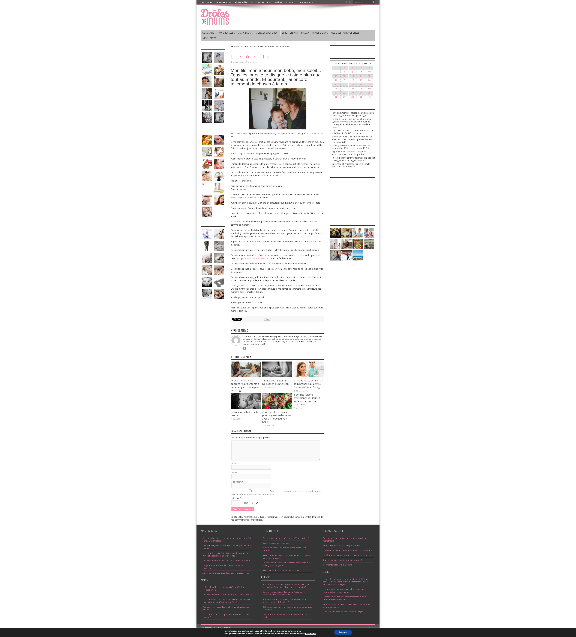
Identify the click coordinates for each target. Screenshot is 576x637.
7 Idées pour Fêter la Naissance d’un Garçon (275, 382)
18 (352, 80)
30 (369, 88)
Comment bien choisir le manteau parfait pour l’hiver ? (227, 594)
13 (352, 75)
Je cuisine (289, 2)
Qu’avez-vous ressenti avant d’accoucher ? (342, 560)
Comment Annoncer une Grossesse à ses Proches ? (226, 560)
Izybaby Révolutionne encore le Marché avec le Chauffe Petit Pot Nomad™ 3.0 (351, 147)
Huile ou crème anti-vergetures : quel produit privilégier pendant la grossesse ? (353, 159)
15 (369, 75)
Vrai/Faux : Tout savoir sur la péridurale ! (341, 545)
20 (369, 80)
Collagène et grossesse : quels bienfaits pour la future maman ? (351, 165)
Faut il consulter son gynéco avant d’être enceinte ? (286, 538)
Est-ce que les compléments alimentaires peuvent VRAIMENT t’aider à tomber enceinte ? (225, 554)
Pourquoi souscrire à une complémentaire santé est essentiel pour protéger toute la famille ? (226, 600)
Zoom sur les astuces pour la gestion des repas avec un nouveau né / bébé (276, 417)
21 (336, 84)
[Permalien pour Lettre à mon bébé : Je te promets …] (246, 408)
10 (369, 71)
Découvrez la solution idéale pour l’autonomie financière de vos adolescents (284, 593)
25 (369, 84)
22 (344, 84)
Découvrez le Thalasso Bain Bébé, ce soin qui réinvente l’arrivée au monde (352, 132)
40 (369, 96)
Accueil (237, 46)
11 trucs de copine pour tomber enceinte (281, 570)
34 (361, 92)
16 (336, 80)
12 (344, 75)
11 (336, 75)
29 (361, 88)
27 (344, 88)
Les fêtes (278, 2)
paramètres (310, 633)
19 (361, 80)
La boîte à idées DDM (243, 2)
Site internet (237, 481)
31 (336, 92)
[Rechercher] (372, 2)
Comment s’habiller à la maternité (338, 564)
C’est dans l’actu (263, 2)
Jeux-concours (306, 2)
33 (352, 92)
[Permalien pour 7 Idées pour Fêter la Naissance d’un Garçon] (277, 376)
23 (352, 84)
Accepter (343, 632)
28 (352, 88)
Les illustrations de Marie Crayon (216, 2)
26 (336, 88)
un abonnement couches (257, 258)
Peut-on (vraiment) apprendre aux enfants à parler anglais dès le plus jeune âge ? (245, 385)
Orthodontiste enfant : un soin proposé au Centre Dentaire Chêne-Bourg (308, 384)
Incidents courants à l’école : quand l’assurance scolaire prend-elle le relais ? (284, 600)
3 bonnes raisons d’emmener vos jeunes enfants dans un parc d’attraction (307, 399)
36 (336, 96)
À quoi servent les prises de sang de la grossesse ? (225, 573)
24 (361, 84)
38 (352, 96)
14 (361, 75)
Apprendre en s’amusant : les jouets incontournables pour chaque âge (349, 153)
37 (344, 96)
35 (369, 92)
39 (361, 96)
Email (234, 472)
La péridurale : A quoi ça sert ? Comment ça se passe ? (347, 555)
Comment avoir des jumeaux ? (276, 543)
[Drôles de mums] (215, 22)
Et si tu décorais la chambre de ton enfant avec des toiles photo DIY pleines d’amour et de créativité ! (352, 139)
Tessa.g (241, 62)
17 (344, 80)
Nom (233, 463)
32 (344, 92)
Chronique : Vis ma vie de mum (258, 46)
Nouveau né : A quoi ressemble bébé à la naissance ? (347, 550)
